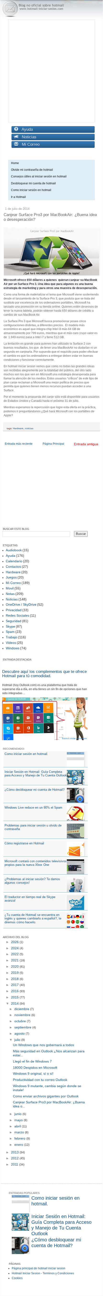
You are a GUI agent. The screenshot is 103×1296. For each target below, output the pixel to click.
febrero (20, 1138)
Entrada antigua (86, 444)
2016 (15, 991)
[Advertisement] (51, 71)
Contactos (13, 566)
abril (18, 1126)
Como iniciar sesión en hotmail (32, 190)
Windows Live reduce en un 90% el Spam (33, 807)
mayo (19, 1120)
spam (10, 632)
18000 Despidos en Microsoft (35, 1067)
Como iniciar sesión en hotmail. (26, 754)
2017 (15, 985)
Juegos (11, 577)
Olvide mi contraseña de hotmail (32, 169)
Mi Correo (29, 144)
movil (10, 588)
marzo (19, 1132)
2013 (15, 1152)
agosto (20, 1033)
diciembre (22, 1009)
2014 (15, 1003)
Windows (12, 648)
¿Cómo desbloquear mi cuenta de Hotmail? (34, 789)
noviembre (22, 1015)
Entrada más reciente (19, 443)
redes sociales (17, 615)
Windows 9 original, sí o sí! (33, 1073)
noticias (29, 428)
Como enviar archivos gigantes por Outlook (46, 1096)
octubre (20, 1021)
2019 (15, 973)
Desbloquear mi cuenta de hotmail (33, 183)
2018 (15, 979)
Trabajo (11, 637)
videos (11, 643)
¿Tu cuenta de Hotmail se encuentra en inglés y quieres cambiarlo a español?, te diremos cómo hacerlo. (33, 918)
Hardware (18, 428)
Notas (10, 594)
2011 (15, 1164)
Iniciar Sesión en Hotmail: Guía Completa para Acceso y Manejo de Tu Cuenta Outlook (36, 773)
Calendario (14, 561)
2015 (15, 997)
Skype (10, 626)
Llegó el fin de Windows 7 (32, 1061)
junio (18, 1114)
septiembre (23, 1027)
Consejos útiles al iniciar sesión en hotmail (39, 176)
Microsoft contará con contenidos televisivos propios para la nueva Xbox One (36, 863)
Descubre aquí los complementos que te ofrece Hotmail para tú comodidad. (44, 673)
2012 (15, 1158)
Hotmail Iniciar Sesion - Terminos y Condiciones (43, 1273)
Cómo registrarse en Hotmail (24, 843)
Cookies (17, 1278)
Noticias (27, 137)
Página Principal (53, 443)
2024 (15, 948)
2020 (15, 966)
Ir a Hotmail (18, 197)
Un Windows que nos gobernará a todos (43, 1045)
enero (19, 1144)
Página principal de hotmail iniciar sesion (38, 1268)
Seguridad (13, 621)
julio (17, 1040)
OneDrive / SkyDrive (21, 604)
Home (15, 163)
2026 (15, 942)
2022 (15, 954)
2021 (15, 960)
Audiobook (14, 550)
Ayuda (25, 129)
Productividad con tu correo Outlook (40, 1080)
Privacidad (14, 610)
